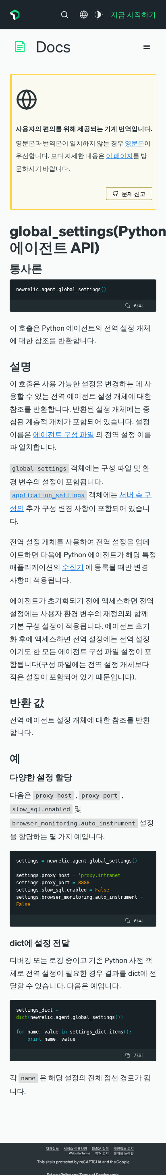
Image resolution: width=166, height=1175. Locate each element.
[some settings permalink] (78, 777)
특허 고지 (102, 1153)
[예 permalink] (25, 758)
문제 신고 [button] (133, 193)
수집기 (73, 566)
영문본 (134, 143)
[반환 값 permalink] (48, 702)
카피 (138, 305)
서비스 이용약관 (75, 1148)
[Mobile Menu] (146, 47)
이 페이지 (119, 156)
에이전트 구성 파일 (63, 434)
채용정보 (52, 1148)
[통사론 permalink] (46, 268)
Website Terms (79, 1153)
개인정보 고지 (124, 1148)
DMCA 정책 (100, 1148)
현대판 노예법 (124, 1153)
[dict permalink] (75, 943)
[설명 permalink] (35, 366)
